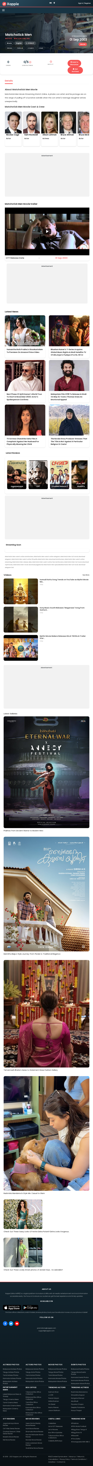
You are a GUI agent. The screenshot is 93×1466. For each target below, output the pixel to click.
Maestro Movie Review (11, 1437)
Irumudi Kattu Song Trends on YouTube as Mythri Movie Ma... (64, 581)
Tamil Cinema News (10, 1403)
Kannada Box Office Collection (33, 1408)
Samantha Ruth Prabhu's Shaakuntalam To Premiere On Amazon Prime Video (25, 350)
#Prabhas (75, 1423)
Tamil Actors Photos (33, 1375)
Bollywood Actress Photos (12, 1369)
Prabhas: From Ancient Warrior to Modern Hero (23, 830)
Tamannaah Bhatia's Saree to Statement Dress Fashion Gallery (31, 1070)
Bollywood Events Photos (80, 1369)
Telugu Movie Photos (55, 1372)
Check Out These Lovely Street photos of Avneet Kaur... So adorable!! (33, 1270)
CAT (38, 486)
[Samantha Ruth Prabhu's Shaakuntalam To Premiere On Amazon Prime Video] (25, 330)
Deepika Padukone (78, 1407)
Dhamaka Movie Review (34, 1432)
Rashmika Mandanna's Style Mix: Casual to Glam (24, 1193)
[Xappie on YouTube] (17, 1323)
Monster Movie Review (34, 1440)
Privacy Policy (65, 1459)
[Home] (10, 3)
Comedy (31, 48)
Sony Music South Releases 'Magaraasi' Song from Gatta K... (62, 609)
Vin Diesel (51, 1404)
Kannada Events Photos (80, 1377)
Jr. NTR (50, 1395)
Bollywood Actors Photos (35, 1369)
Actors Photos (34, 1364)
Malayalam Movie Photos (57, 1381)
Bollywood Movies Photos (57, 1369)
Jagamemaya (17, 486)
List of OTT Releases (55, 1426)
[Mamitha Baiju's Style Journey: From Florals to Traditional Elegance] (46, 894)
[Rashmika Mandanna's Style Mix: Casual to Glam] (46, 1133)
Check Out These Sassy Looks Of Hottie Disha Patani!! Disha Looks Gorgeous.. (37, 1231)
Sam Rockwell (31, 134)
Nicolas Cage (12, 134)
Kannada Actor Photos (34, 1378)
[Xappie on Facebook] (5, 1323)
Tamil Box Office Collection (32, 1403)
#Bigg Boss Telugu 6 (79, 1429)
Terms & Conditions (78, 1459)
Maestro (81, 486)
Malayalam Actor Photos (35, 1381)
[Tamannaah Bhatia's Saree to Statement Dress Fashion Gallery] (46, 1013)
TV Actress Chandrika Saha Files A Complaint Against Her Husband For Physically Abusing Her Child (23, 441)
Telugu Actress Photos (11, 1372)
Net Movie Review (9, 1440)
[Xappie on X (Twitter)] (11, 1323)
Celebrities (52, 1423)
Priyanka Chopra (77, 1404)
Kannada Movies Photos (57, 1378)
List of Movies (53, 1429)
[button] (51, 3)
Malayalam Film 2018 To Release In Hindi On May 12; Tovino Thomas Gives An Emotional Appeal (68, 397)
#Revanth (75, 1436)
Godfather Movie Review (34, 1448)
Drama (9, 48)
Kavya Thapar (76, 1410)
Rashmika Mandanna (79, 1392)
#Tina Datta (75, 1439)
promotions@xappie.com (46, 1328)
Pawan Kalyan (53, 1398)
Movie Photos (55, 1364)
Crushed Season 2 (60, 486)
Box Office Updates (55, 1433)
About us (72, 1457)
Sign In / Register (84, 3)
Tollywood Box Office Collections (56, 1437)
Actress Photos (11, 1364)
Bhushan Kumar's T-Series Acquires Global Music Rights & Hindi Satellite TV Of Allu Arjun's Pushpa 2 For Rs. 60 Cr (68, 352)
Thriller (20, 48)
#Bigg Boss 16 (76, 1433)
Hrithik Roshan (53, 1401)
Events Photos (78, 1364)
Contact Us (61, 1462)
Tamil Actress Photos (10, 1375)
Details (9, 80)
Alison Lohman (50, 134)
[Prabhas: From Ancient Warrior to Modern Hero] (46, 772)
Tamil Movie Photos (55, 1375)
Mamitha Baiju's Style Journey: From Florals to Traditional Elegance (32, 954)
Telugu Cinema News (11, 1399)
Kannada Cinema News (12, 1406)
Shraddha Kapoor (78, 1395)
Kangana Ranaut (77, 1398)
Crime (41, 48)
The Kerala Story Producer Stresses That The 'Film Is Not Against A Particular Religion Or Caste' (69, 441)
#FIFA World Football (78, 1426)
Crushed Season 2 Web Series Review (11, 1433)
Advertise (51, 1462)
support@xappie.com (46, 1331)
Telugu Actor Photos (33, 1372)
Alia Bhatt (74, 1401)
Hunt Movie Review (32, 1428)
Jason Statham (54, 1410)
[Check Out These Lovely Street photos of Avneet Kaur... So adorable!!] (23, 1252)
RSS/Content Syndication (57, 1457)
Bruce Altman (67, 134)
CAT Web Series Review (11, 1428)
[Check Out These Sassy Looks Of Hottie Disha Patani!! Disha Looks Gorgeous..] (23, 1214)
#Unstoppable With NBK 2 (80, 1442)
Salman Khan (53, 1392)
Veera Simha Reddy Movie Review (33, 1424)
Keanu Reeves (53, 1407)
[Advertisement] (47, 176)
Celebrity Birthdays (55, 1441)
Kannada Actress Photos (12, 1378)
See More (86, 575)
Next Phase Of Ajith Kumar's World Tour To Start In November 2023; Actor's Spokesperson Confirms (24, 397)
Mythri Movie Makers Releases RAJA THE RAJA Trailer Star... (63, 637)
